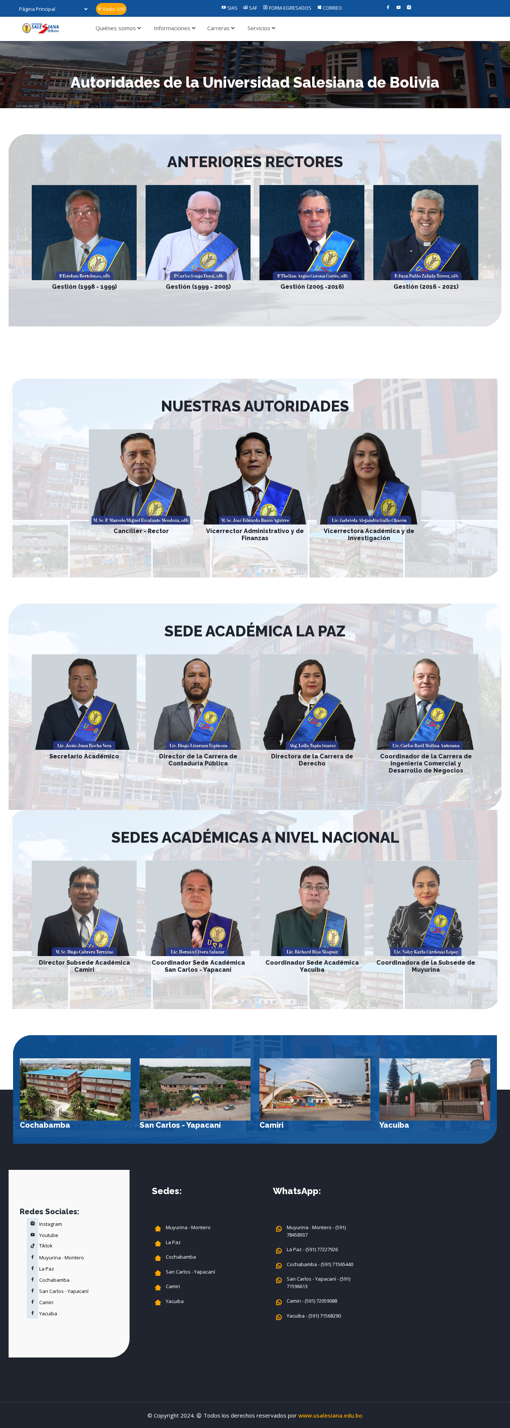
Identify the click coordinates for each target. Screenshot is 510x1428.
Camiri (271, 1125)
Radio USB (113, 9)
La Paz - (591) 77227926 (312, 1249)
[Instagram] (409, 7)
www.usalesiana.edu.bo (330, 1415)
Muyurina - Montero (61, 1257)
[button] (482, 1103)
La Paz (46, 1268)
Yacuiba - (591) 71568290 (314, 1315)
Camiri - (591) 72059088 (312, 1300)
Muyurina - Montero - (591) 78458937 (316, 1231)
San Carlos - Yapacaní (180, 1125)
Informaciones (173, 28)
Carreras (219, 28)
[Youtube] (398, 7)
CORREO (332, 7)
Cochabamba (45, 1125)
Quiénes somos (116, 28)
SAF (252, 7)
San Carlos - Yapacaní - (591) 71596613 (318, 1282)
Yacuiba (394, 1125)
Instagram (50, 1224)
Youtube (48, 1235)
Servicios (260, 28)
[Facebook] (388, 7)
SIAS (231, 7)
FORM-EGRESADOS (289, 7)
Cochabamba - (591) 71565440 (320, 1264)
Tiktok (45, 1245)
